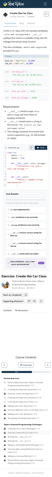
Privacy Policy (38, 473)
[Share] (41, 301)
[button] (29, 301)
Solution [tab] (31, 23)
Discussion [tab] (23, 310)
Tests (42, 148)
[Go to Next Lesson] (47, 365)
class (18, 30)
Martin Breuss (18, 287)
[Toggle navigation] (45, 4)
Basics (31, 17)
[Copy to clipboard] (46, 60)
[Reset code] (31, 148)
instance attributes (39, 30)
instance (11, 118)
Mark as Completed (12, 294)
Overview (27, 365)
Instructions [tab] (10, 23)
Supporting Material (12, 301)
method (7, 38)
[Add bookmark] (26, 294)
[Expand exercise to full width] (46, 14)
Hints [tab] (21, 23)
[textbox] (27, 169)
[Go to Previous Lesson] (4, 365)
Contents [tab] (7, 310)
